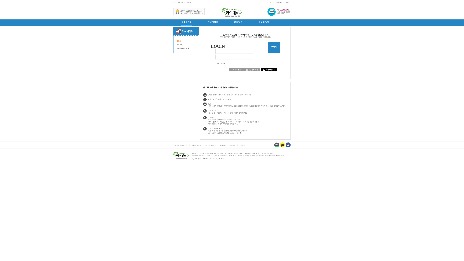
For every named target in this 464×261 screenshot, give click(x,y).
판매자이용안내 (196, 145)
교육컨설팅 (213, 22)
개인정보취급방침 (210, 145)
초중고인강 (186, 22)
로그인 (272, 2)
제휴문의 (232, 145)
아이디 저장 (221, 63)
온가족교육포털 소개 (181, 145)
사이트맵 (242, 145)
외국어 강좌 (263, 22)
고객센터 (286, 2)
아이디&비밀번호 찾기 (183, 48)
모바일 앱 (188, 2)
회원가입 (279, 2)
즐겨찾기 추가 (179, 2)
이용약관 (223, 145)
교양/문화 (238, 22)
